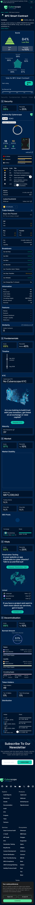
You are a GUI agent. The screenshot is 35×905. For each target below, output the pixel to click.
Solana (22, 864)
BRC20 (22, 858)
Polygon (22, 837)
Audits (6, 12)
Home (2, 12)
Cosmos (22, 854)
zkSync (22, 847)
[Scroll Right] (30, 176)
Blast (21, 875)
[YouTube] (20, 786)
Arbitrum (22, 851)
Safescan (23, 798)
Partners (5, 822)
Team (5, 818)
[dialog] (17, 893)
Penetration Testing (9, 844)
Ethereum (23, 830)
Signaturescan (24, 805)
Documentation (7, 805)
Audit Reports (7, 794)
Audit (5, 808)
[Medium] (6, 786)
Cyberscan (23, 794)
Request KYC (17, 422)
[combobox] (9, 206)
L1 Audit (5, 834)
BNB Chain (23, 834)
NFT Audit (6, 837)
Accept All (25, 896)
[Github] (2, 786)
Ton (21, 871)
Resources (6, 798)
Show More (4, 28)
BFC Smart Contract (14, 12)
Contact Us (17, 612)
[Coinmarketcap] (11, 786)
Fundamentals (14, 97)
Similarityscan (24, 801)
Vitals (31, 97)
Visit (31, 1)
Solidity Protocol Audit (9, 868)
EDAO (6, 535)
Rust (21, 868)
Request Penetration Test (17, 567)
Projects (5, 815)
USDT (13, 535)
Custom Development (9, 851)
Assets (5, 801)
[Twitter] (24, 786)
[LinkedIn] (15, 786)
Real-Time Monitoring (9, 858)
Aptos (22, 844)
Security (4, 97)
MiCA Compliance (8, 861)
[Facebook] (28, 786)
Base (21, 861)
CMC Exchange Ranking (9, 864)
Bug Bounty (6, 847)
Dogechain (23, 840)
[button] (7, 359)
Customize (17, 900)
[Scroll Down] (17, 185)
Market (24, 97)
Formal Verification (8, 854)
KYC (4, 812)
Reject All (10, 896)
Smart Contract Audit (9, 830)
